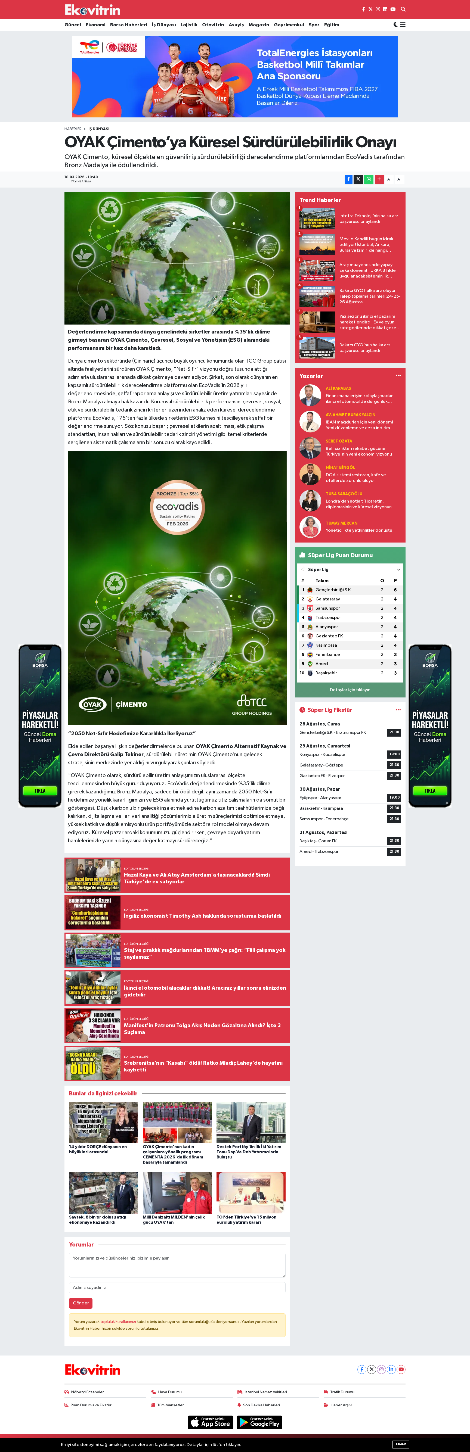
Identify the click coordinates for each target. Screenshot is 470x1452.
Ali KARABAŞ (338, 389)
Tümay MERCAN (341, 523)
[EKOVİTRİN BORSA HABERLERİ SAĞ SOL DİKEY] (40, 726)
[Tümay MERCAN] (310, 527)
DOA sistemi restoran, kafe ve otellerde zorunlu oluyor (356, 478)
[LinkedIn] (391, 1369)
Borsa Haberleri (128, 25)
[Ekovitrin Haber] (93, 9)
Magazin (259, 25)
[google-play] (260, 1422)
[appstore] (211, 1422)
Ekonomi (96, 25)
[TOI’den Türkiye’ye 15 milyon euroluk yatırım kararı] (251, 1192)
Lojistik (189, 25)
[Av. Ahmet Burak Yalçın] (310, 421)
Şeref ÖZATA (339, 441)
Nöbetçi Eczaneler (87, 1392)
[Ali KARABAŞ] (310, 395)
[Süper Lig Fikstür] (398, 710)
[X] (371, 1369)
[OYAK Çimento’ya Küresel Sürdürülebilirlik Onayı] (177, 258)
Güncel (72, 25)
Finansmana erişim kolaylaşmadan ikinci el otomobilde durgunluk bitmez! (360, 399)
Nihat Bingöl (340, 468)
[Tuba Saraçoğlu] (310, 500)
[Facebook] (361, 1369)
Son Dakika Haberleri (261, 1405)
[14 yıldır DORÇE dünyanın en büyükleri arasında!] (103, 1122)
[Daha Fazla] (379, 179)
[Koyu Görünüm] (396, 25)
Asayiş (236, 25)
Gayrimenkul (289, 25)
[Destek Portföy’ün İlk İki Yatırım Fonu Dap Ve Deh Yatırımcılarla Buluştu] (251, 1122)
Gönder (81, 1303)
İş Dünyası (164, 25)
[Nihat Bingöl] (310, 474)
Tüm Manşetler (170, 1405)
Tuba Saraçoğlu (344, 494)
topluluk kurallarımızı (118, 1322)
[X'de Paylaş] (358, 179)
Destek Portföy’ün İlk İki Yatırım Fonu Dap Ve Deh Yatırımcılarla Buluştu (249, 1152)
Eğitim (331, 25)
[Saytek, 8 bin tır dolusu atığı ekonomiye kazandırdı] (103, 1192)
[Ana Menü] (402, 25)
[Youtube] (401, 1369)
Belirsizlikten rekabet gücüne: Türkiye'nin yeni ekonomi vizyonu (359, 451)
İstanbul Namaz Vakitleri (266, 1392)
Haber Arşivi (341, 1405)
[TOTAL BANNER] (235, 76)
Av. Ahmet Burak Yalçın (350, 415)
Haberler (73, 129)
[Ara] (403, 9)
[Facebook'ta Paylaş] (348, 179)
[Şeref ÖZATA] (310, 447)
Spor (314, 25)
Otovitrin (213, 25)
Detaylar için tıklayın (350, 690)
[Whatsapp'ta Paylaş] (368, 179)
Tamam (400, 1444)
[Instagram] (381, 1369)
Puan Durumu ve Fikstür (91, 1405)
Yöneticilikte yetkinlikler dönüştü (359, 530)
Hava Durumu (170, 1392)
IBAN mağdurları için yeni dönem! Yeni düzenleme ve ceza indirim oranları (359, 425)
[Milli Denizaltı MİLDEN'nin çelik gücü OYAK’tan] (177, 1192)
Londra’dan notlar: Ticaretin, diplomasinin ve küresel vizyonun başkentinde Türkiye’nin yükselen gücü (359, 504)
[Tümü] (398, 376)
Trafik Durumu (342, 1392)
